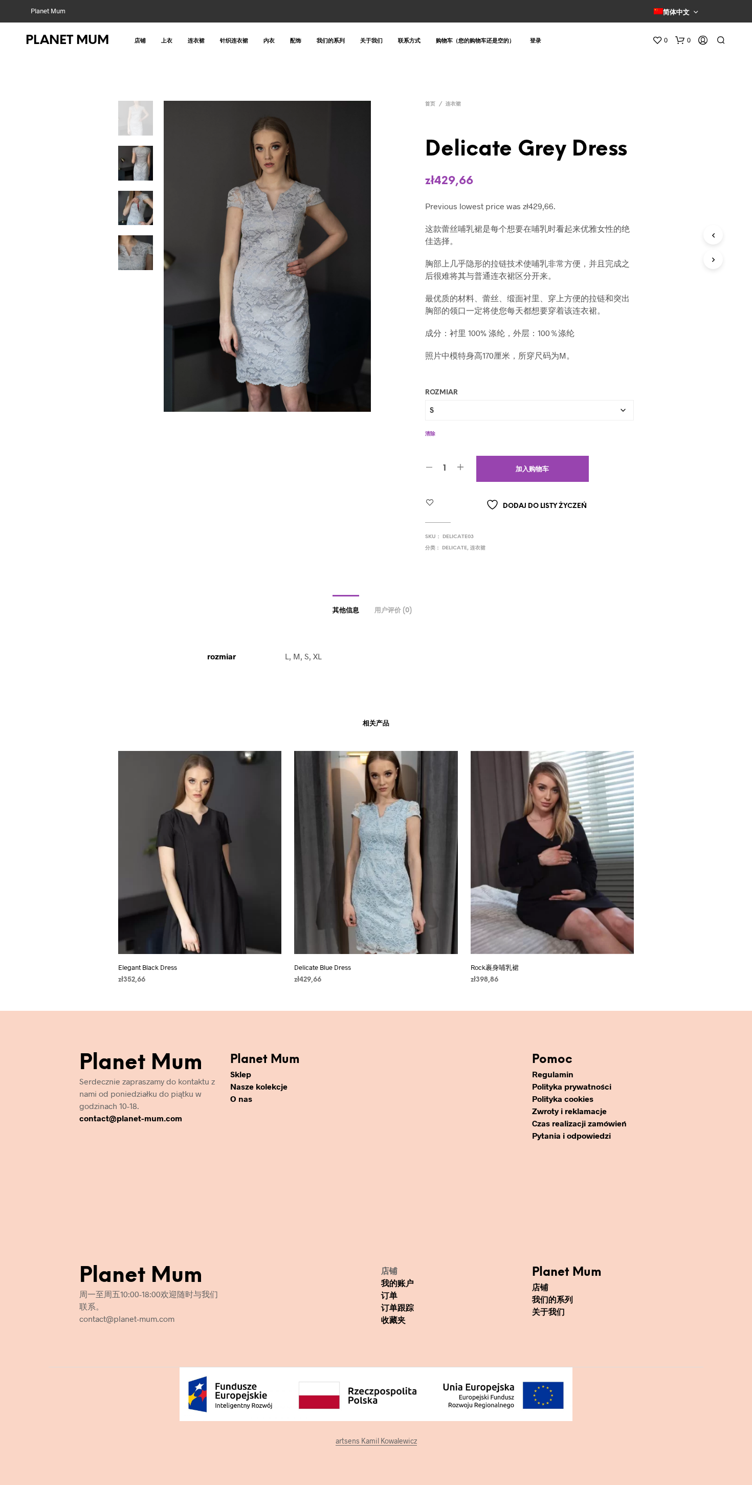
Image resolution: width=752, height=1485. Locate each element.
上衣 (166, 41)
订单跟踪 (397, 1307)
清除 (430, 434)
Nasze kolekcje (258, 1086)
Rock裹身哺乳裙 (495, 967)
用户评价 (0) (393, 610)
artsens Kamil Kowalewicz (376, 1441)
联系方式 (409, 41)
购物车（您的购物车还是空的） (475, 41)
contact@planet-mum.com (130, 1118)
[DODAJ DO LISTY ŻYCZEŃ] (200, 946)
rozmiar (441, 392)
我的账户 (397, 1283)
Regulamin (552, 1074)
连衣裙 (196, 41)
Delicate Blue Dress (322, 967)
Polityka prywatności (571, 1086)
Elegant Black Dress (147, 967)
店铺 (140, 41)
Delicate (454, 548)
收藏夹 (393, 1319)
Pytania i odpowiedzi (571, 1135)
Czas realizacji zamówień (579, 1123)
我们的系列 (331, 41)
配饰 (295, 41)
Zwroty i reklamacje (569, 1111)
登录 (535, 41)
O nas (241, 1098)
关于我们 (371, 41)
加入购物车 (532, 469)
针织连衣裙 (234, 41)
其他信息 (346, 610)
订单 (389, 1295)
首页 (430, 104)
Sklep (240, 1074)
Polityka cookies (562, 1098)
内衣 (269, 41)
